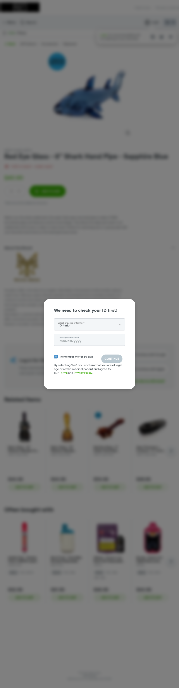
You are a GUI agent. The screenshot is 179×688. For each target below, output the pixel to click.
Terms (63, 372)
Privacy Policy (83, 372)
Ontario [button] (65, 325)
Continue (112, 358)
